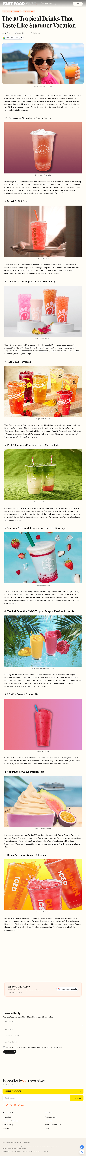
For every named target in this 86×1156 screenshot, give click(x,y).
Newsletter (49, 1121)
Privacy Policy (8, 1117)
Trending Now (29, 11)
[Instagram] (11, 1105)
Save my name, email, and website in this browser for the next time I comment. (33, 1047)
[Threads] (15, 1105)
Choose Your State (13, 1091)
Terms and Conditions (10, 1121)
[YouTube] (22, 1105)
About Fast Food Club (53, 1125)
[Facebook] (7, 1105)
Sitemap (6, 1128)
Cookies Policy (8, 1125)
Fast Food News (51, 1117)
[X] (19, 1105)
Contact (47, 1128)
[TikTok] (4, 1105)
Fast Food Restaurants (11, 11)
